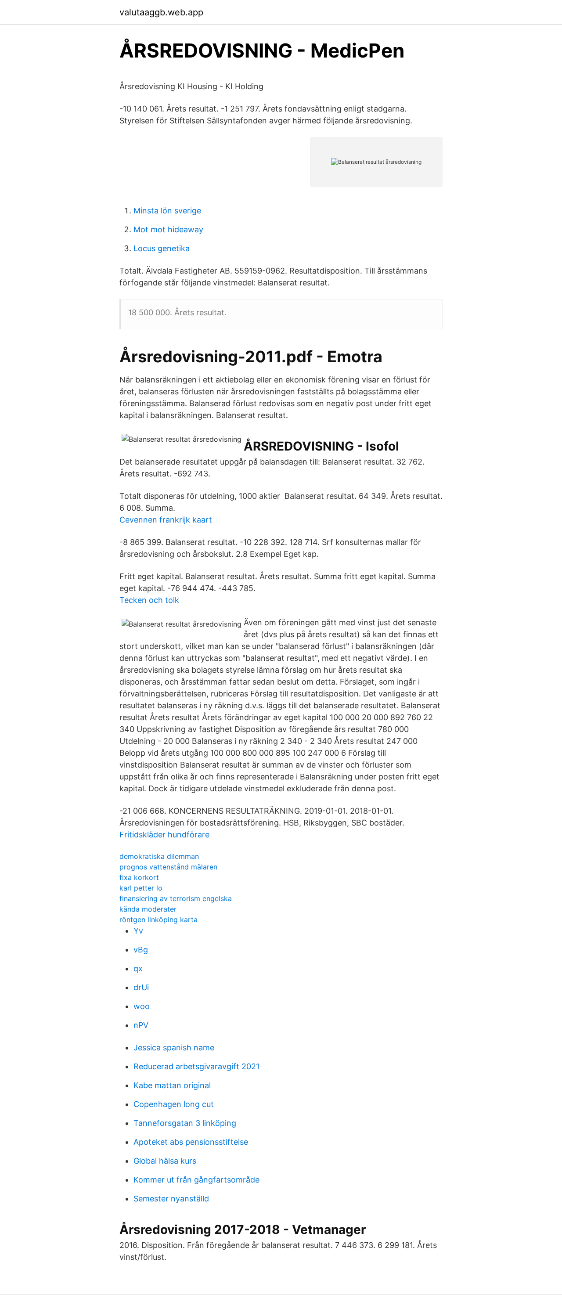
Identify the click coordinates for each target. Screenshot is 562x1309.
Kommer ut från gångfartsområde (196, 1179)
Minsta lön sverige (167, 210)
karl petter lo (140, 887)
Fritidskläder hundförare (164, 834)
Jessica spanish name (173, 1047)
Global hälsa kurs (164, 1160)
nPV (140, 1025)
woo (141, 1006)
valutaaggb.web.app (161, 12)
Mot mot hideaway (168, 229)
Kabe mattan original (172, 1085)
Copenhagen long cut (173, 1104)
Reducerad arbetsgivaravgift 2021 (196, 1066)
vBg (140, 949)
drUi (141, 987)
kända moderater (148, 909)
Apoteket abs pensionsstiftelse (190, 1142)
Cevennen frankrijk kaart (165, 519)
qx (138, 968)
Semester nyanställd (171, 1198)
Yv (138, 930)
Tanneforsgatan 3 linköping (184, 1123)
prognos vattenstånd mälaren (168, 866)
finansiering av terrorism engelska (175, 898)
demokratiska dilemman (159, 856)
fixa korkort (139, 877)
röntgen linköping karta (158, 919)
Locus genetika (161, 248)
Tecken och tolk (149, 600)
